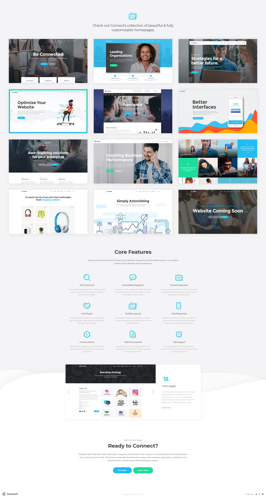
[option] (111, 391)
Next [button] (152, 392)
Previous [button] (69, 392)
